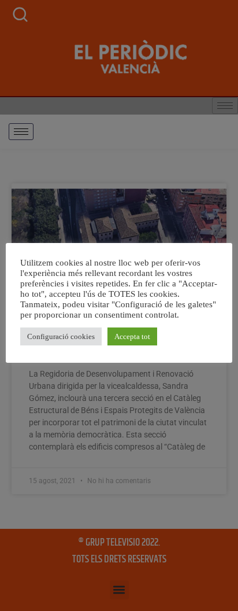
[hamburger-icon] (21, 131)
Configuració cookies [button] (61, 336)
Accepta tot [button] (132, 336)
